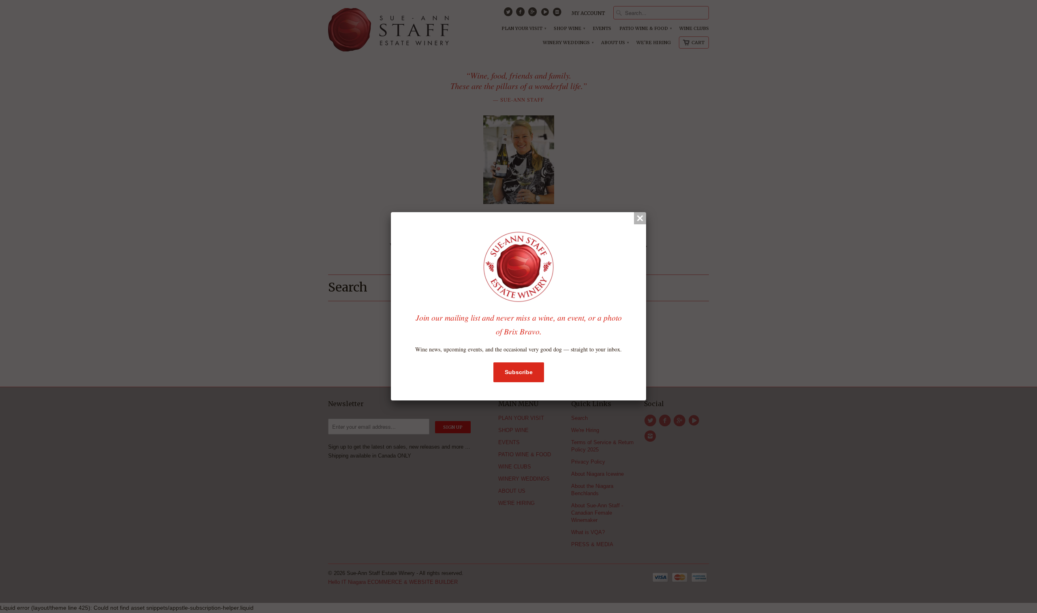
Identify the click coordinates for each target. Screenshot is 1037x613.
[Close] (640, 218)
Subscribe (519, 372)
